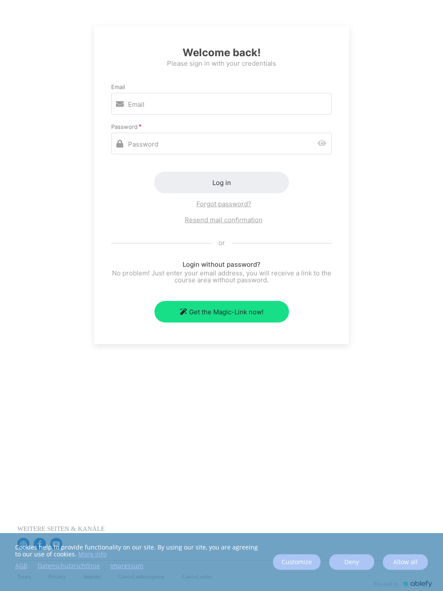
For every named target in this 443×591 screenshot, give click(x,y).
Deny (351, 562)
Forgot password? (223, 204)
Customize (297, 562)
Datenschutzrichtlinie (69, 566)
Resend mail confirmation (224, 220)
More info (92, 554)
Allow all (405, 562)
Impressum (126, 566)
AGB (21, 566)
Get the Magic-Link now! (226, 312)
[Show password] (324, 143)
